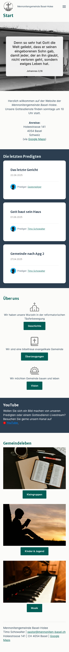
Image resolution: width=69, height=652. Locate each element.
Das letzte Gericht (24, 170)
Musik (34, 608)
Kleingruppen (34, 494)
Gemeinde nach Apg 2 (27, 254)
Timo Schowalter (36, 228)
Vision (34, 385)
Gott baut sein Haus (25, 212)
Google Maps (36, 139)
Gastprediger (34, 186)
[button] (64, 6)
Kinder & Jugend (34, 551)
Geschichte (34, 325)
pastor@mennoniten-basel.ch (46, 632)
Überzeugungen (34, 356)
